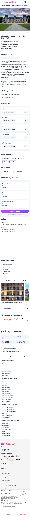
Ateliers (3, 431)
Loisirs (3, 5)
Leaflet (17, 253)
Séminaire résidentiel (7, 33)
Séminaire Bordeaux (6, 383)
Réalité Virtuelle (5, 425)
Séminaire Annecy (6, 401)
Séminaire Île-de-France (7, 395)
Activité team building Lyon (8, 409)
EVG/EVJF (27, 5)
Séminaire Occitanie (6, 399)
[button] (25, 2)
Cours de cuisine (5, 427)
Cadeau (8, 5)
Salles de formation (6, 371)
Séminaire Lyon (5, 385)
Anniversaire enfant (17, 5)
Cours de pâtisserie (6, 429)
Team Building (5, 375)
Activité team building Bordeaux (9, 411)
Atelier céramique (6, 433)
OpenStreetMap (21, 253)
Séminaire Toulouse (6, 389)
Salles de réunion (5, 365)
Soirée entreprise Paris (7, 417)
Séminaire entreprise (6, 363)
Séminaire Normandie (7, 397)
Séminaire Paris (5, 381)
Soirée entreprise (6, 367)
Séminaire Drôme (6, 393)
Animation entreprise (7, 369)
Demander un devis (15, 211)
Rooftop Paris (5, 413)
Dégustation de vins (6, 435)
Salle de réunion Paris (7, 415)
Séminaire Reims (5, 391)
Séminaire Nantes (6, 387)
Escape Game (5, 423)
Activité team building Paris (8, 407)
